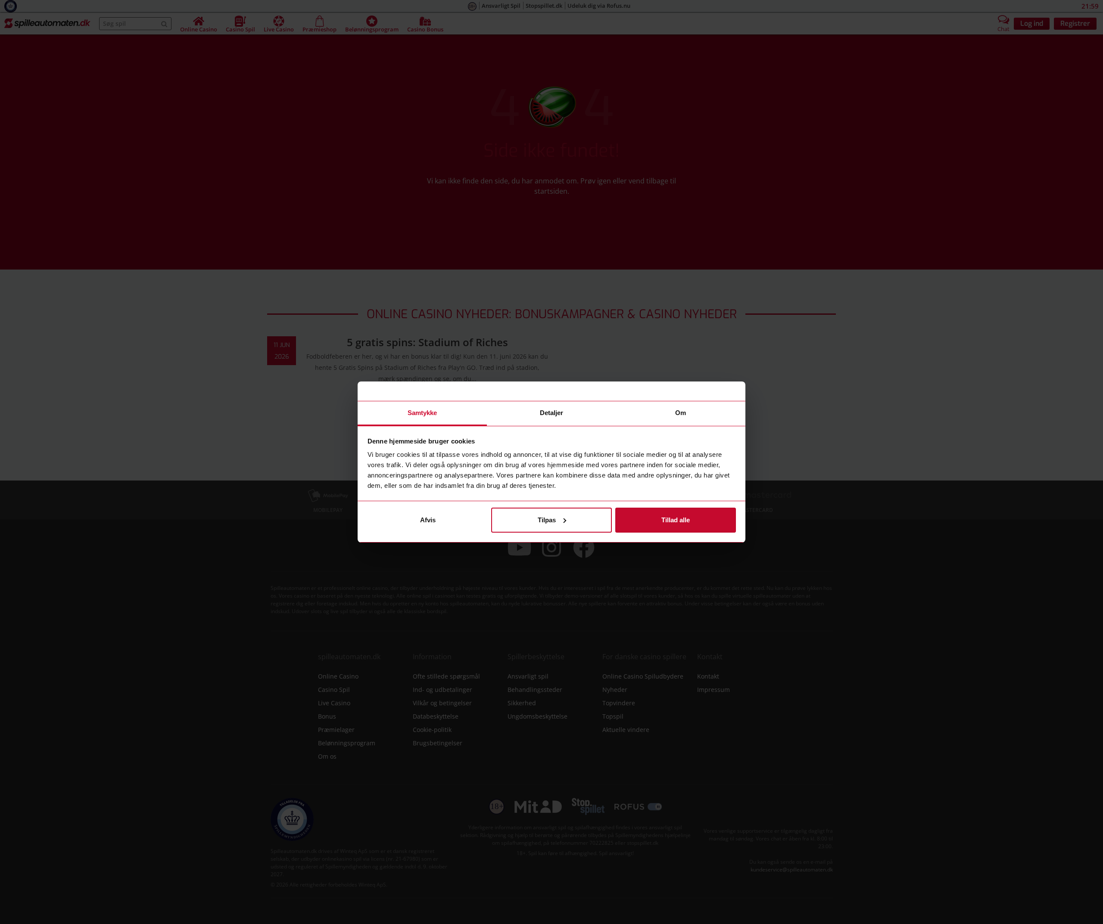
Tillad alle (675, 520)
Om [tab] (680, 412)
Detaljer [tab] (552, 412)
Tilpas (547, 520)
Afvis (428, 520)
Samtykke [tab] (422, 412)
